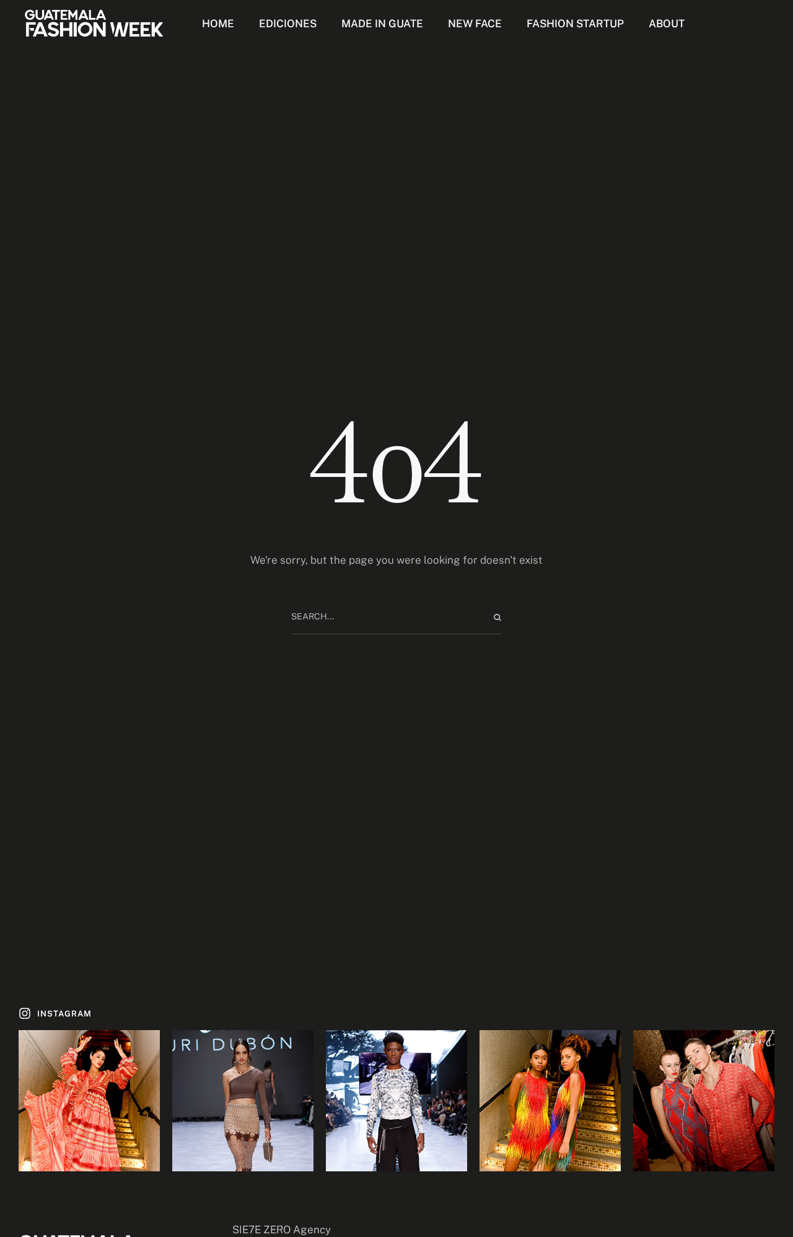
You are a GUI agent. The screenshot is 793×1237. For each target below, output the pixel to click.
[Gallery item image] (89, 1100)
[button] (55, 1014)
